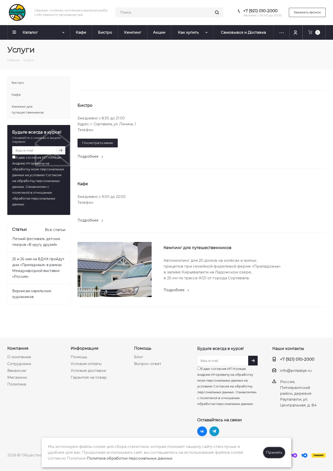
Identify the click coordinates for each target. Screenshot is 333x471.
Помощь (79, 357)
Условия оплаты (86, 363)
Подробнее (88, 156)
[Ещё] (282, 32)
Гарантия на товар (89, 377)
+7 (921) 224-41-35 (110, 130)
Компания (18, 348)
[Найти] (217, 12)
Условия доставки (88, 370)
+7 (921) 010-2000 (260, 11)
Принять (274, 452)
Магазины (17, 377)
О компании (19, 357)
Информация (84, 348)
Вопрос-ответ (147, 363)
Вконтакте (202, 431)
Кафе (83, 184)
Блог (138, 357)
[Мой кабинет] (296, 32)
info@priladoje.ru (296, 370)
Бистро (85, 105)
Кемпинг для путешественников (197, 247)
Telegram (214, 431)
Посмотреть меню (97, 143)
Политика (16, 384)
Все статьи (55, 229)
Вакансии (16, 370)
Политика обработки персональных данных (129, 458)
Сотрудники (19, 363)
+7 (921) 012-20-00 (110, 202)
